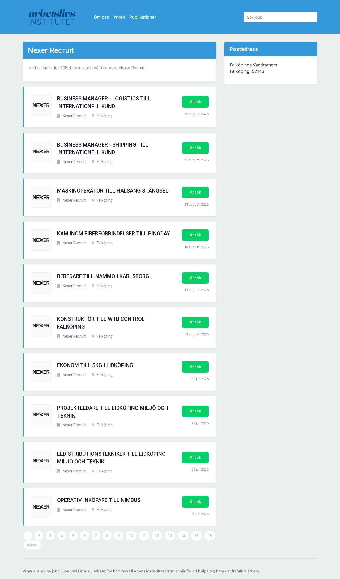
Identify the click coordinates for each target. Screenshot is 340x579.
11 (144, 535)
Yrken (119, 17)
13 (170, 535)
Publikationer (142, 17)
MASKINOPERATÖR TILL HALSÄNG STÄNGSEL (112, 191)
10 (131, 535)
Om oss (101, 17)
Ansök (195, 102)
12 (157, 535)
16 (210, 535)
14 (183, 535)
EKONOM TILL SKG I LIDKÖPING (95, 365)
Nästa (32, 545)
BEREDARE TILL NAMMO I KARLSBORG (103, 276)
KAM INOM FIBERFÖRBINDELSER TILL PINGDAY (113, 233)
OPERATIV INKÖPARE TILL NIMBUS (99, 500)
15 (196, 535)
